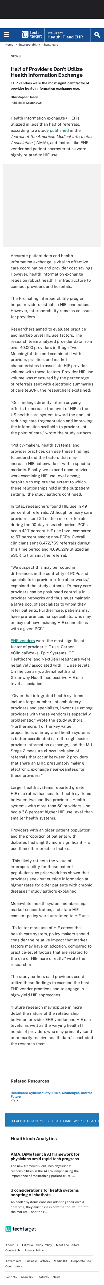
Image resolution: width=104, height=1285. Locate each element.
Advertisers (13, 1261)
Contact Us (13, 1250)
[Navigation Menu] (6, 35)
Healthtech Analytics (30, 1121)
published (59, 130)
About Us (11, 1245)
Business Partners (37, 1261)
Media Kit (60, 1261)
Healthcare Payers (67, 1121)
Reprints (11, 1277)
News (16, 56)
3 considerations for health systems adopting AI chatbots (45, 1192)
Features (43, 1277)
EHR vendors (23, 640)
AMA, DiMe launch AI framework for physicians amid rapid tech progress (45, 1156)
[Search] (97, 35)
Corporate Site (81, 1261)
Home (9, 44)
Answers (27, 1277)
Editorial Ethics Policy (37, 1245)
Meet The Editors (67, 1245)
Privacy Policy (34, 1250)
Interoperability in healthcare (38, 44)
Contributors (13, 1266)
